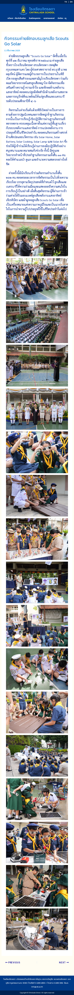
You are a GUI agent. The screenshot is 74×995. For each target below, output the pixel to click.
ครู (65, 18)
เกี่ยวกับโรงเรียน (20, 18)
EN (71, 2)
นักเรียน (60, 18)
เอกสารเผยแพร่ (49, 18)
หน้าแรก (10, 18)
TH (66, 2)
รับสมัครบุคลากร (34, 18)
